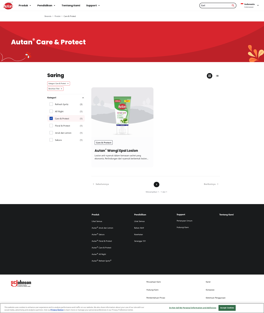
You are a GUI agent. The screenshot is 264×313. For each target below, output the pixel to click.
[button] (250, 5)
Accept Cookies (227, 308)
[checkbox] (51, 104)
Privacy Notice (57, 310)
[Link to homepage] (8, 5)
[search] (233, 5)
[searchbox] (216, 5)
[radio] (209, 76)
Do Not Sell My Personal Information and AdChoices (192, 308)
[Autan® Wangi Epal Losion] (122, 112)
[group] (213, 76)
